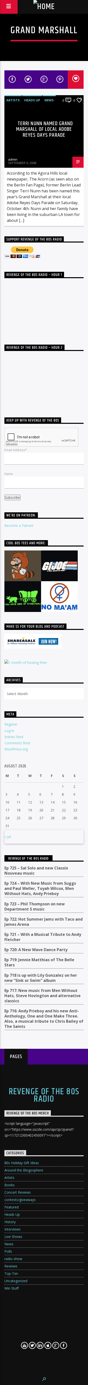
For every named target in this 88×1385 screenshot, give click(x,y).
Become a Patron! (18, 525)
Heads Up (32, 100)
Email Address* (15, 450)
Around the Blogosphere (23, 1170)
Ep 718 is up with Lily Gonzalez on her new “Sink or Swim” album (40, 978)
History (10, 1221)
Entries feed (13, 736)
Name (8, 474)
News (49, 100)
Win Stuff (11, 1288)
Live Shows (13, 1236)
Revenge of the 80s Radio (28, 858)
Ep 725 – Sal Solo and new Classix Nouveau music (36, 871)
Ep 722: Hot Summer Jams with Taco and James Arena (43, 922)
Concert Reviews (17, 1192)
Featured (11, 1207)
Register (10, 724)
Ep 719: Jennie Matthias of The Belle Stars (39, 962)
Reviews (10, 1266)
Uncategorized (15, 1280)
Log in (9, 730)
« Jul (7, 836)
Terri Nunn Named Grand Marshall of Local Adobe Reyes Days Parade (44, 129)
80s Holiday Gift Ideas (21, 1162)
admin (12, 159)
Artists (13, 100)
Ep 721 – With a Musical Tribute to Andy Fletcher (42, 937)
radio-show (13, 1258)
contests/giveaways (20, 1199)
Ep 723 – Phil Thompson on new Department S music (34, 906)
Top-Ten (11, 1273)
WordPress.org (16, 749)
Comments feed (17, 743)
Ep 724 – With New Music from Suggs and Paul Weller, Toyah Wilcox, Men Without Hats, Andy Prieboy (40, 888)
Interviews (12, 1229)
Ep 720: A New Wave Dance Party (35, 949)
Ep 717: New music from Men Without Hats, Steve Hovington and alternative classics (42, 996)
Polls (8, 1251)
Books (9, 1185)
